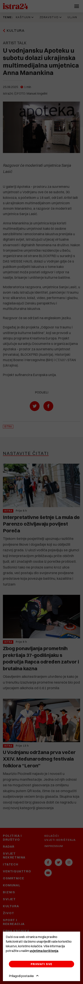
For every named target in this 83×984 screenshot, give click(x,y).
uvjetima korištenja (44, 951)
